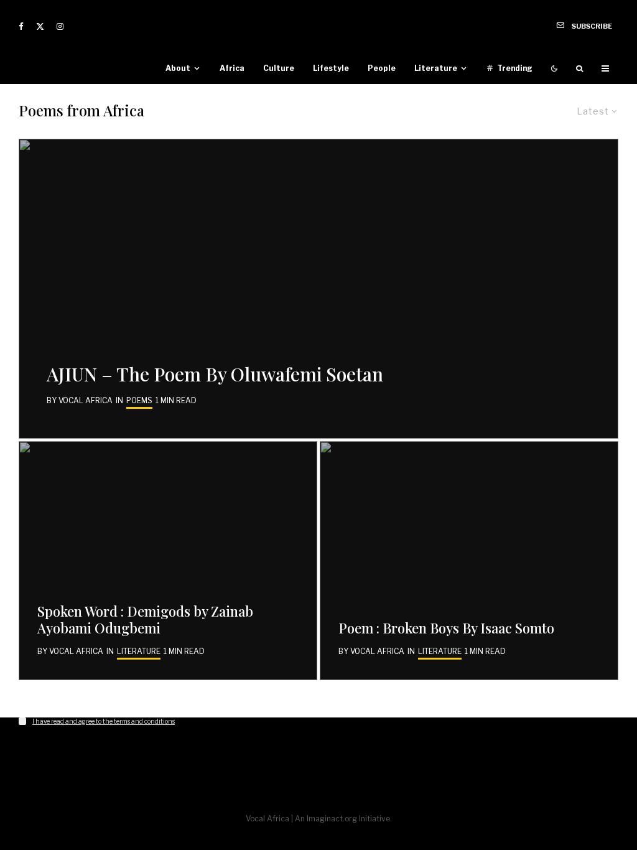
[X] (40, 26)
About (177, 68)
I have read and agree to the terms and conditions (103, 721)
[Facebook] (21, 26)
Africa (232, 68)
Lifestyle (331, 68)
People (382, 68)
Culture (278, 68)
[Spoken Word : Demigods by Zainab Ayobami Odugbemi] (168, 560)
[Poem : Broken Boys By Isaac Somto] (469, 560)
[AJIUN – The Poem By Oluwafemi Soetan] (318, 289)
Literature (435, 68)
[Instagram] (60, 26)
